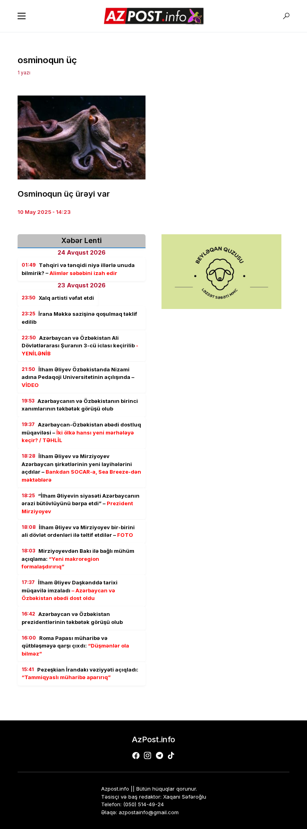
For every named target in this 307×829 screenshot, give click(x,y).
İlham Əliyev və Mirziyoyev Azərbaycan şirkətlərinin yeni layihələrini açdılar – (81, 468)
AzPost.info (153, 739)
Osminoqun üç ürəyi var (64, 194)
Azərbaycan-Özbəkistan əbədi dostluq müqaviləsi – (81, 432)
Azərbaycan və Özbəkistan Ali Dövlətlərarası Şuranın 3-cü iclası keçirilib (80, 346)
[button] (22, 16)
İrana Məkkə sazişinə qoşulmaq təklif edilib (79, 318)
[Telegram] (159, 755)
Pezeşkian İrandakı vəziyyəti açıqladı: (80, 673)
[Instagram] (147, 755)
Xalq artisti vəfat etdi (58, 298)
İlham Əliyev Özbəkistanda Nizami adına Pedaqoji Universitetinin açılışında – (78, 377)
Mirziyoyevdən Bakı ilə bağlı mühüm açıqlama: (78, 559)
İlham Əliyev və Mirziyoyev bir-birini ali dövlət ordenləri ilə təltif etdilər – (78, 531)
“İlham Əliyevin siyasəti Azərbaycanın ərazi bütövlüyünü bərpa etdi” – (81, 503)
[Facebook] (136, 755)
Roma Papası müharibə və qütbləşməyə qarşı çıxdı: (75, 646)
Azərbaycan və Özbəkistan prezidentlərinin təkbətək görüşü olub (72, 618)
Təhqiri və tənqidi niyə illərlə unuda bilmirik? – (78, 269)
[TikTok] (171, 755)
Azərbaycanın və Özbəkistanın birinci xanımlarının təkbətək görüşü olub (80, 405)
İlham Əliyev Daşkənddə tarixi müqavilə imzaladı (70, 590)
